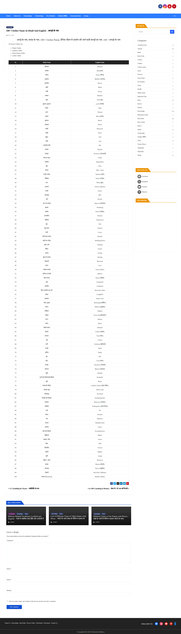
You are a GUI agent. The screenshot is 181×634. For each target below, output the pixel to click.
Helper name (141, 93)
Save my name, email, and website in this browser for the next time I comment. (32, 601)
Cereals (140, 60)
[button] (175, 16)
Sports (139, 129)
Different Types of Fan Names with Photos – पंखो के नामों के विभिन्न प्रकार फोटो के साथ (111, 517)
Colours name (142, 67)
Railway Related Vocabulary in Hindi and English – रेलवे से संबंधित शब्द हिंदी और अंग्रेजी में (26, 517)
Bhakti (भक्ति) (62, 16)
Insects (140, 104)
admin (12, 522)
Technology (39, 16)
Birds (139, 52)
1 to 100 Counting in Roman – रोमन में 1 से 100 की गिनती (108, 489)
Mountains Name (143, 115)
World (139, 155)
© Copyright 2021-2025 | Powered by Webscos (90, 632)
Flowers (140, 74)
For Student (51, 16)
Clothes (140, 63)
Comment (10, 540)
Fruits (139, 85)
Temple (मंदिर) (142, 137)
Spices (140, 126)
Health (140, 89)
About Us (17, 16)
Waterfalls (141, 151)
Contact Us (54, 623)
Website (9, 590)
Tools (26, 514)
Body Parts (141, 56)
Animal (140, 49)
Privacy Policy (31, 623)
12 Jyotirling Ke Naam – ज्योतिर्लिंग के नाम (24, 489)
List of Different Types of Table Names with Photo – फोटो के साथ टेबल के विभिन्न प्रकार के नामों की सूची (68, 518)
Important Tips (142, 96)
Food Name (141, 78)
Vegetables (141, 148)
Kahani (140, 107)
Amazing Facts (75, 16)
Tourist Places (142, 144)
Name (9, 569)
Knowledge (28, 16)
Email (9, 579)
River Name (141, 122)
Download (47, 623)
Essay (86, 16)
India (139, 100)
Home (8, 16)
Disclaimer (39, 623)
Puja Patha (141, 118)
